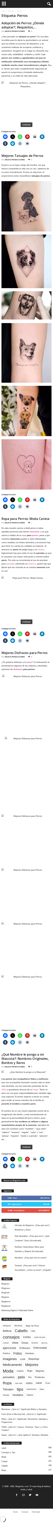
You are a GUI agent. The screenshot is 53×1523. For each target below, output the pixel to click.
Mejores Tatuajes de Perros (22, 155)
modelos (20, 1371)
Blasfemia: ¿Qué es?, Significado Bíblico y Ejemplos (24, 1409)
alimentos (18, 1326)
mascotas (34, 531)
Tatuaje (47, 1383)
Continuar (26, 124)
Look (22, 1359)
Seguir (46, 1204)
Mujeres (40, 1371)
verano (41, 549)
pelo (21, 1377)
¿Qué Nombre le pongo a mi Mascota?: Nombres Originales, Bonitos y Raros (25, 1058)
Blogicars (5, 1284)
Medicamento (12, 1365)
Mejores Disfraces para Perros (24, 652)
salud (39, 1383)
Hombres (29, 1353)
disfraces (18, 669)
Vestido (6, 1395)
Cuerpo (6, 1343)
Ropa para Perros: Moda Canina (25, 518)
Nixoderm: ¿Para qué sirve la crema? (31, 1258)
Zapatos (29, 1395)
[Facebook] (16, 1495)
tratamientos (31, 1389)
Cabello (21, 1331)
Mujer (30, 1371)
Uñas (42, 1389)
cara (33, 1331)
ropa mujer (19, 1383)
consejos (11, 1337)
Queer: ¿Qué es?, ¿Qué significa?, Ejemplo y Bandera (24, 1435)
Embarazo (24, 1348)
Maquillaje (33, 1359)
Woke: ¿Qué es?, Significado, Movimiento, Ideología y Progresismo (24, 1420)
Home (15, 1512)
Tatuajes (8, 1389)
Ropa (7, 1383)
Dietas (24, 1343)
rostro (29, 1383)
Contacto (24, 1512)
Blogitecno (5, 1301)
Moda (8, 1370)
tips (20, 1389)
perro (29, 662)
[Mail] (23, 1495)
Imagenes (10, 1359)
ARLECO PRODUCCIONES (15, 31)
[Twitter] (30, 1495)
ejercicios (9, 1348)
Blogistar (5, 1297)
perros (35, 535)
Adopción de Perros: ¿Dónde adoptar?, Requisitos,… (22, 25)
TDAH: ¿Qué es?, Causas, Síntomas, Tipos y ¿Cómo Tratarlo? (24, 1428)
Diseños (35, 1343)
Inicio (3, 11)
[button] (48, 4)
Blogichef (5, 1293)
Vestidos (17, 1394)
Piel (30, 1377)
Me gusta (44, 1198)
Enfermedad (40, 1347)
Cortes (27, 1337)
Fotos (17, 1353)
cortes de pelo (39, 1337)
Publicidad (36, 1512)
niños (3, 1089)
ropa (24, 535)
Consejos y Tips (8, 1452)
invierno (32, 564)
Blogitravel (5, 1306)
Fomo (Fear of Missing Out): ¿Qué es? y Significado (23, 1414)
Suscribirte (43, 1210)
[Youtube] (37, 1495)
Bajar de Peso (32, 1326)
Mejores (31, 1365)
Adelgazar (7, 1326)
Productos (40, 1377)
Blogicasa (5, 1288)
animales (10, 564)
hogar (35, 1089)
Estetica (6, 1353)
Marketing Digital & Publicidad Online (17, 1310)
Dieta (15, 1342)
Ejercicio (44, 1343)
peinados (9, 1377)
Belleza (7, 1330)
